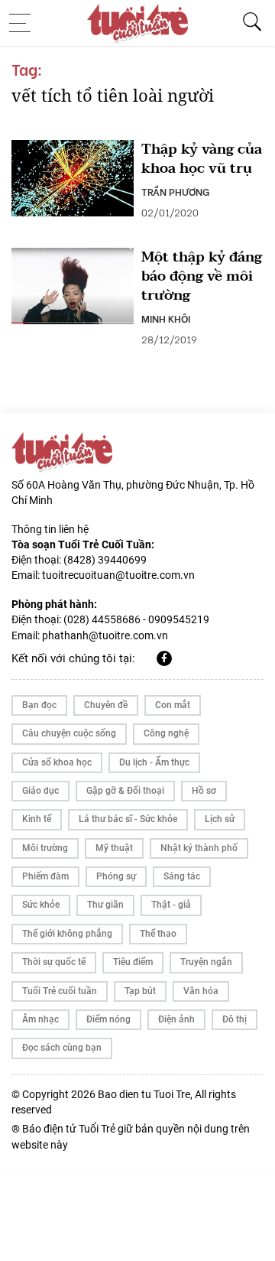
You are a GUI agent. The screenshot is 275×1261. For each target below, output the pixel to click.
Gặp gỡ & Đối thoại (125, 790)
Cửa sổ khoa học (57, 762)
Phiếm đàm (45, 876)
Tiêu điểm (133, 962)
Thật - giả (171, 904)
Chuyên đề (106, 705)
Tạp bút (140, 991)
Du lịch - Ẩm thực (154, 762)
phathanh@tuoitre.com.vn (105, 635)
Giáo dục (40, 790)
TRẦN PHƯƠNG (175, 191)
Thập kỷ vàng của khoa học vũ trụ (201, 159)
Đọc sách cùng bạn (62, 1047)
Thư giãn (105, 904)
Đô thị (234, 1019)
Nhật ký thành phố (199, 848)
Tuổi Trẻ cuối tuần (59, 991)
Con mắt (172, 705)
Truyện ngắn (206, 962)
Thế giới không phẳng (67, 933)
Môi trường (45, 848)
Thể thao (158, 933)
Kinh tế (36, 819)
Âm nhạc (40, 1019)
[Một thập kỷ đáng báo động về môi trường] (72, 286)
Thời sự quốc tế (54, 962)
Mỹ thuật (114, 848)
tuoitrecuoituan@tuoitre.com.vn (118, 575)
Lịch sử (220, 819)
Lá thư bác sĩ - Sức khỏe (128, 819)
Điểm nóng (108, 1019)
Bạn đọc (39, 705)
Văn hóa (200, 991)
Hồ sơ (204, 790)
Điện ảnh (176, 1019)
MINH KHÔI (165, 318)
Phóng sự (116, 876)
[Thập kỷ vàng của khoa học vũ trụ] (72, 178)
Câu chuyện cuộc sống (69, 733)
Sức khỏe (41, 904)
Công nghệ (166, 733)
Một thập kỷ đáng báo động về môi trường (201, 277)
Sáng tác (181, 876)
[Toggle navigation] (24, 23)
